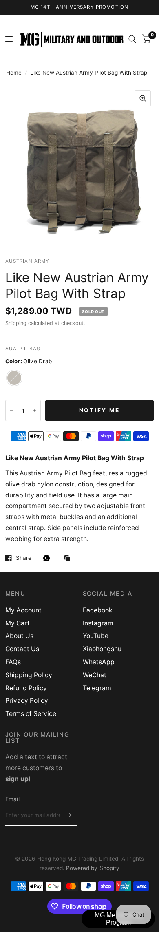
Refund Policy (26, 688)
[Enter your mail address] (68, 815)
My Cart (17, 623)
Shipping (15, 323)
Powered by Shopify (92, 868)
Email (12, 799)
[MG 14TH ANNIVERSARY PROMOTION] (80, 7)
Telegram (97, 688)
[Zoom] (143, 98)
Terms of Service (30, 714)
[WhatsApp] (48, 558)
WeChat (94, 675)
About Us (19, 636)
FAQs (13, 662)
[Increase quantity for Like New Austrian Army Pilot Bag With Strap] (34, 410)
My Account (23, 610)
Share (23, 558)
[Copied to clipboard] (69, 559)
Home (14, 72)
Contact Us (22, 649)
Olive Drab (14, 378)
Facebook (98, 610)
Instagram (98, 623)
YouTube (95, 636)
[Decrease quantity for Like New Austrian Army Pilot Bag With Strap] (12, 410)
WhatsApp (99, 662)
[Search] (132, 39)
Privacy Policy (26, 701)
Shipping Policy (28, 675)
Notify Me (99, 410)
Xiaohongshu (102, 649)
